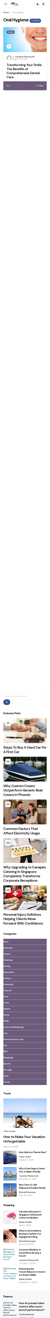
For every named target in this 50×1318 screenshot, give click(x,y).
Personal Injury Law (13, 1039)
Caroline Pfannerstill (24, 56)
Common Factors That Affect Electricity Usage (21, 831)
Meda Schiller (25, 1222)
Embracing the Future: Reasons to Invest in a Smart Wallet (32, 1272)
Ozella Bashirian (26, 1314)
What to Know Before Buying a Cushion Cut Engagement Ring (30, 1233)
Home (6, 12)
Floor (6, 996)
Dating (6, 966)
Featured (8, 984)
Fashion (7, 978)
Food (6, 1002)
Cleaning (8, 960)
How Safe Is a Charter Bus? (32, 1152)
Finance (7, 990)
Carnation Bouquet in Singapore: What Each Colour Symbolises (30, 1214)
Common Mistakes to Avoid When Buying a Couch (30, 1252)
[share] (9, 46)
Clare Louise (9, 1131)
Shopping (8, 1057)
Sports (7, 1063)
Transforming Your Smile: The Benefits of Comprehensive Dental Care (24, 71)
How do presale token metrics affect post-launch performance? (31, 1306)
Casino (7, 953)
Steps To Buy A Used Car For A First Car (25, 749)
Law (5, 1033)
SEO (5, 1051)
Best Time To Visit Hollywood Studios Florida (32, 1186)
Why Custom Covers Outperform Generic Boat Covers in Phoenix (23, 790)
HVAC (6, 1021)
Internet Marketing (13, 1027)
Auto (6, 941)
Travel (6, 1082)
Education (8, 972)
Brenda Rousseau (27, 1192)
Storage (7, 1069)
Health (10, 32)
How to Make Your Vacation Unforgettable (24, 1139)
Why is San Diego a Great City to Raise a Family (32, 1170)
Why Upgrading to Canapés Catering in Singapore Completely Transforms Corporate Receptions (24, 874)
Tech (6, 1075)
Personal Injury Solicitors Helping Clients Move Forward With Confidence (23, 919)
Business (8, 947)
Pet (5, 1045)
